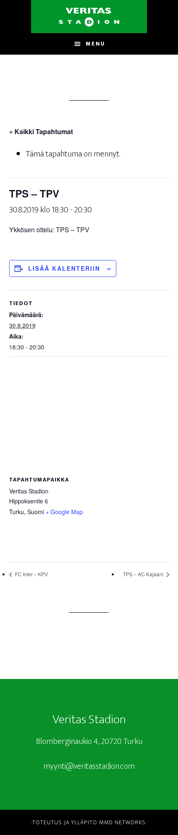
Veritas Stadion (89, 16)
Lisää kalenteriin (64, 268)
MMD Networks (122, 822)
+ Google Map (64, 512)
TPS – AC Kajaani (144, 574)
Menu (95, 43)
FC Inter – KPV (31, 574)
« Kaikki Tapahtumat (41, 131)
